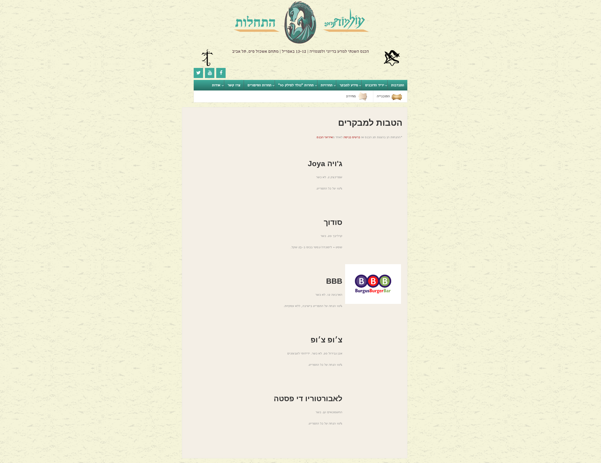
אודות (216, 85)
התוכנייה (383, 96)
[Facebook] (221, 73)
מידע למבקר (348, 85)
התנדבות (397, 85)
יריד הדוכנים (374, 85)
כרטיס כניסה (351, 137)
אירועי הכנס (325, 137)
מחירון (351, 96)
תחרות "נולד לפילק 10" (296, 85)
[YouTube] (209, 73)
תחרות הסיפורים (259, 85)
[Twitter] (198, 73)
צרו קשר (233, 85)
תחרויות (326, 85)
